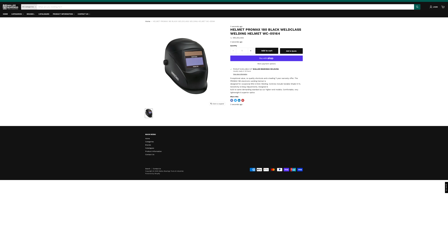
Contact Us (83, 14)
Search (147, 169)
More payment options (266, 64)
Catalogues (43, 14)
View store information (240, 74)
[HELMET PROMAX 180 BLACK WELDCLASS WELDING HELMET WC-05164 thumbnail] (149, 113)
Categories (16, 14)
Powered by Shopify (152, 173)
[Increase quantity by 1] (251, 51)
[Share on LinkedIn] (239, 100)
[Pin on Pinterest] (242, 100)
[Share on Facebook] (231, 100)
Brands (30, 14)
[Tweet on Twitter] (235, 100)
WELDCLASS (238, 38)
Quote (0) (446, 187)
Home (5, 14)
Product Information (63, 14)
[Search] (417, 7)
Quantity (233, 46)
